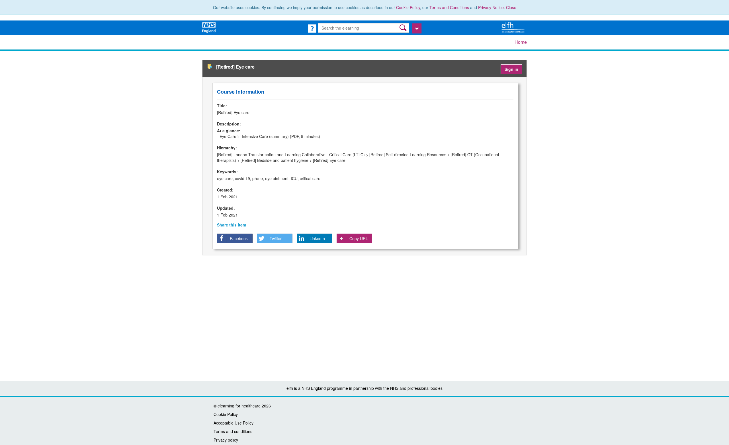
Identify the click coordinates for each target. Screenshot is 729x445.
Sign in (511, 69)
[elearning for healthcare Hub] (514, 27)
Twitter (276, 238)
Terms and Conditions (449, 7)
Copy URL (358, 238)
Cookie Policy (408, 7)
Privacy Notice (491, 7)
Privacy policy (226, 440)
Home (521, 42)
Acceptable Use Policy (233, 423)
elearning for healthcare (239, 406)
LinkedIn (317, 238)
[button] (404, 27)
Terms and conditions (233, 431)
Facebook (239, 238)
